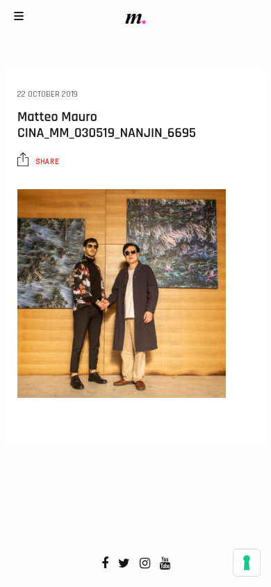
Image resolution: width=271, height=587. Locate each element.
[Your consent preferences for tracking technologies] (246, 562)
